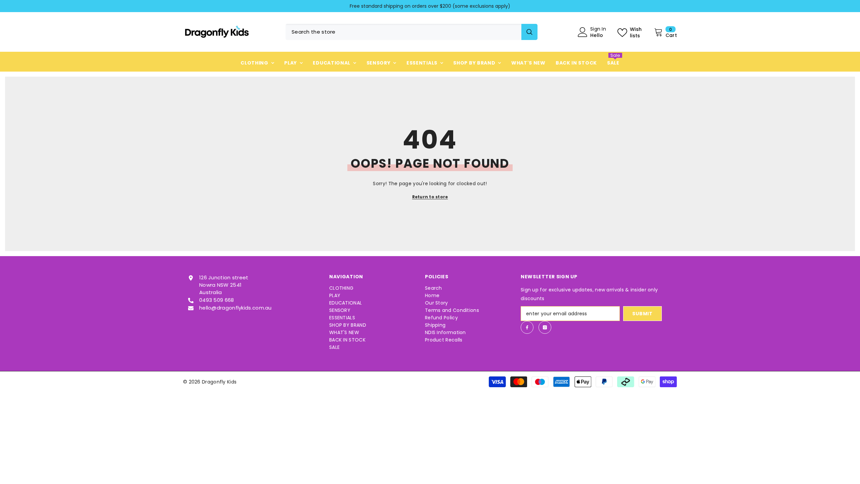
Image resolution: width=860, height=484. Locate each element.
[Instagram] (545, 327)
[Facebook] (527, 327)
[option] (430, 6)
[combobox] (403, 32)
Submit (642, 313)
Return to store (430, 197)
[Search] (412, 32)
